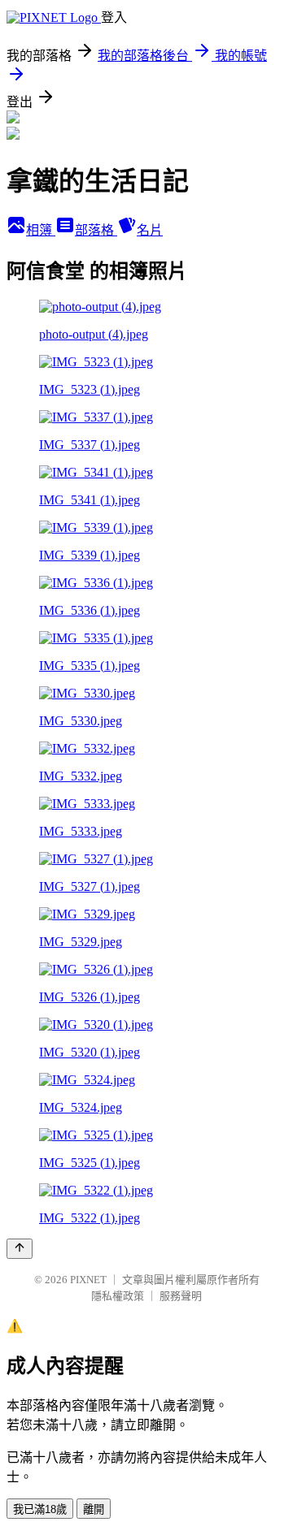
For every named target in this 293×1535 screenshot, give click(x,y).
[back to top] (20, 1249)
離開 (93, 1509)
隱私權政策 (117, 1296)
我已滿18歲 (40, 1509)
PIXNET (88, 1279)
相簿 (40, 230)
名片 (150, 230)
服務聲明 (181, 1296)
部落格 (96, 230)
